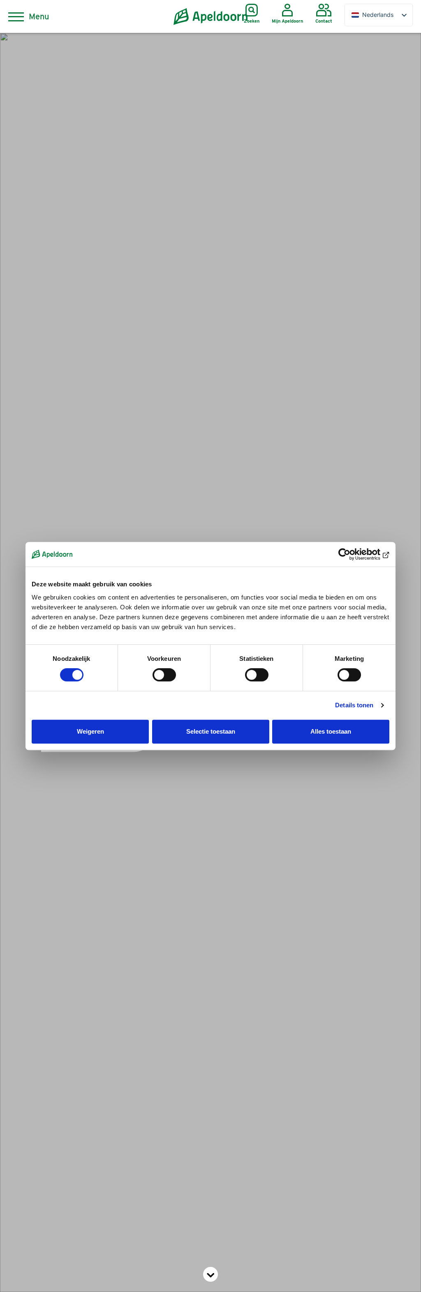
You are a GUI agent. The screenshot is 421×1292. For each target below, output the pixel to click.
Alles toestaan (330, 731)
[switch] (164, 674)
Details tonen (354, 705)
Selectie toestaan (210, 731)
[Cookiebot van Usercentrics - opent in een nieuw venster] (353, 554)
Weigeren (90, 731)
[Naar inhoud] (210, 1274)
